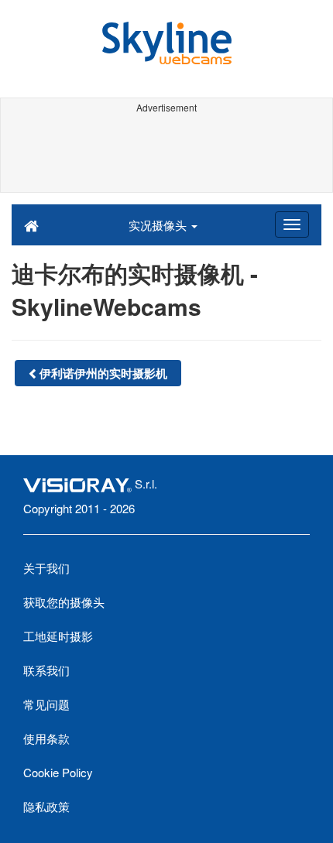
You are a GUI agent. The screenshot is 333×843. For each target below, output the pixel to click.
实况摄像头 (159, 225)
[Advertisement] (166, 153)
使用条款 (46, 738)
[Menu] (292, 224)
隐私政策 (46, 806)
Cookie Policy (58, 772)
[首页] (31, 224)
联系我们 (46, 670)
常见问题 (46, 704)
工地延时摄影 (58, 636)
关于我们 (46, 568)
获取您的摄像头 (64, 602)
